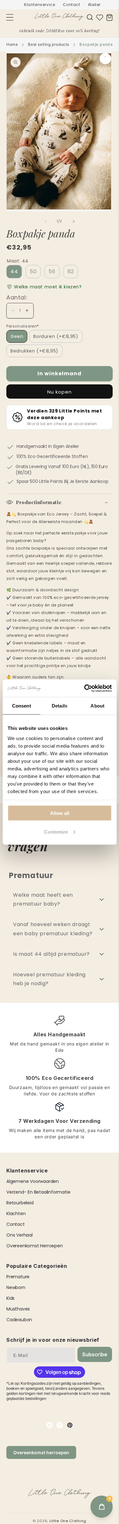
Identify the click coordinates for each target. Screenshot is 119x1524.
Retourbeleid (20, 1203)
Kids (10, 1298)
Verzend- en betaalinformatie (38, 1192)
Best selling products (48, 44)
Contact (71, 4)
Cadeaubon (19, 1319)
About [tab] (97, 705)
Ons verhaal (19, 1235)
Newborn (15, 1287)
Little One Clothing (68, 1520)
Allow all (59, 813)
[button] (90, 17)
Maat (18, 261)
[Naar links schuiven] (46, 221)
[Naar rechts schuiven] (74, 221)
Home (12, 44)
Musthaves (18, 1309)
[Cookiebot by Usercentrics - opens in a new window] (85, 688)
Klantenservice (39, 4)
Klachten (15, 1213)
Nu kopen (59, 392)
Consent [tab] (21, 705)
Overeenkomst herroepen (34, 1246)
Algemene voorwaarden (32, 1181)
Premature (18, 1277)
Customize (56, 831)
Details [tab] (59, 705)
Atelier (94, 4)
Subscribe (94, 1354)
